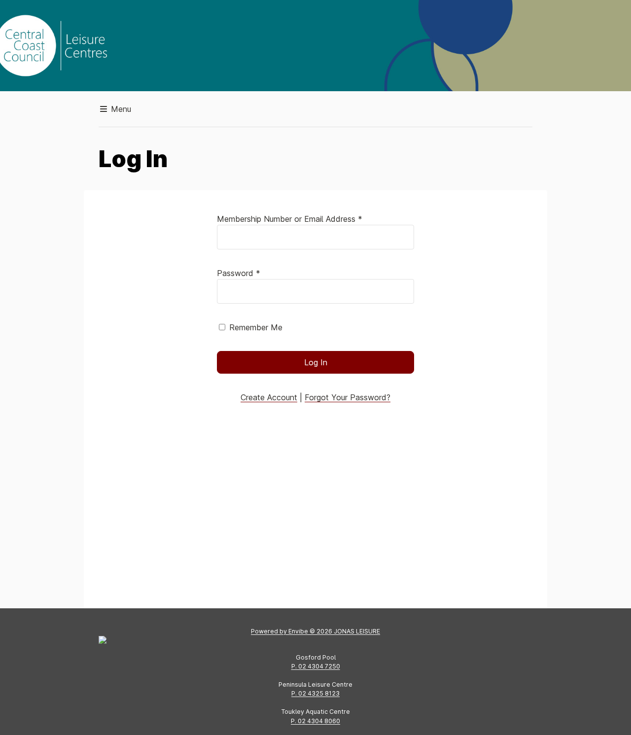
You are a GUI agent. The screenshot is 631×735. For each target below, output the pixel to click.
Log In (315, 362)
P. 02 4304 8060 (315, 721)
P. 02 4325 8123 (315, 693)
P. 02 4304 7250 (315, 666)
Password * (238, 273)
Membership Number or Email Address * (289, 219)
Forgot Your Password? (347, 397)
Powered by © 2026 (315, 631)
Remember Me (255, 327)
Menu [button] (119, 109)
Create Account (269, 397)
